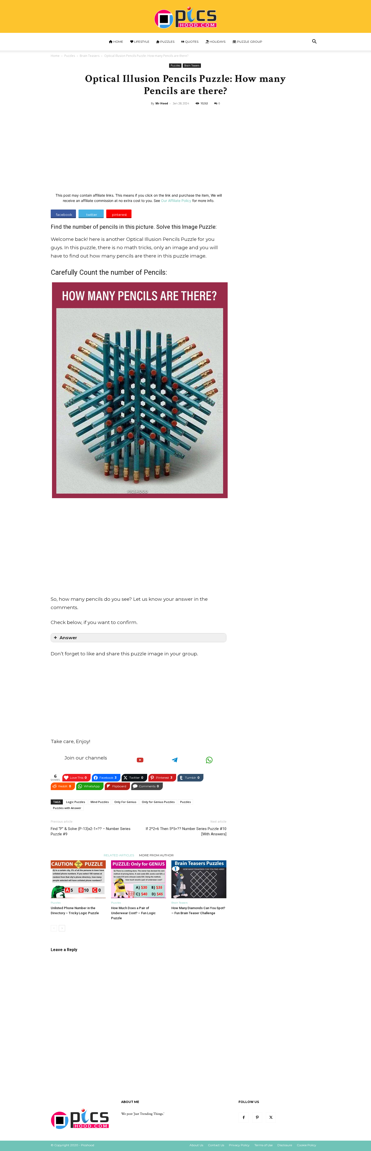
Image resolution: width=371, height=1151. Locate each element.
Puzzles (167, 41)
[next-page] (62, 928)
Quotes (191, 41)
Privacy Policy (239, 1145)
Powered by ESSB (128, 1142)
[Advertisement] (185, 145)
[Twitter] (271, 1118)
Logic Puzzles (75, 802)
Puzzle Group (249, 41)
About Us (196, 1145)
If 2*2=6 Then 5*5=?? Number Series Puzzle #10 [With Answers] (186, 831)
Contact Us (216, 1145)
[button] (314, 42)
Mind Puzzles (100, 802)
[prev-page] (54, 928)
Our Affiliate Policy (176, 200)
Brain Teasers (89, 56)
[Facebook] (243, 1118)
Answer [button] (68, 637)
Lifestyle (141, 41)
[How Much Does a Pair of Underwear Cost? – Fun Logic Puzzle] (138, 879)
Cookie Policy (306, 1145)
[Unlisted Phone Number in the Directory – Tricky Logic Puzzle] (78, 879)
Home (118, 41)
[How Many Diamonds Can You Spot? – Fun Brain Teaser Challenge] (198, 879)
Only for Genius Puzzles (158, 802)
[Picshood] (185, 17)
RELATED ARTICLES (119, 855)
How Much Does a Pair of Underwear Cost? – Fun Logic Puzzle (133, 913)
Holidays (217, 41)
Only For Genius (125, 802)
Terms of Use (263, 1145)
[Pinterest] (257, 1118)
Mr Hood (161, 103)
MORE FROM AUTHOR (156, 855)
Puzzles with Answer (67, 808)
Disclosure (284, 1145)
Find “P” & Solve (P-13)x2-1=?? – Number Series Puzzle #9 (90, 831)
